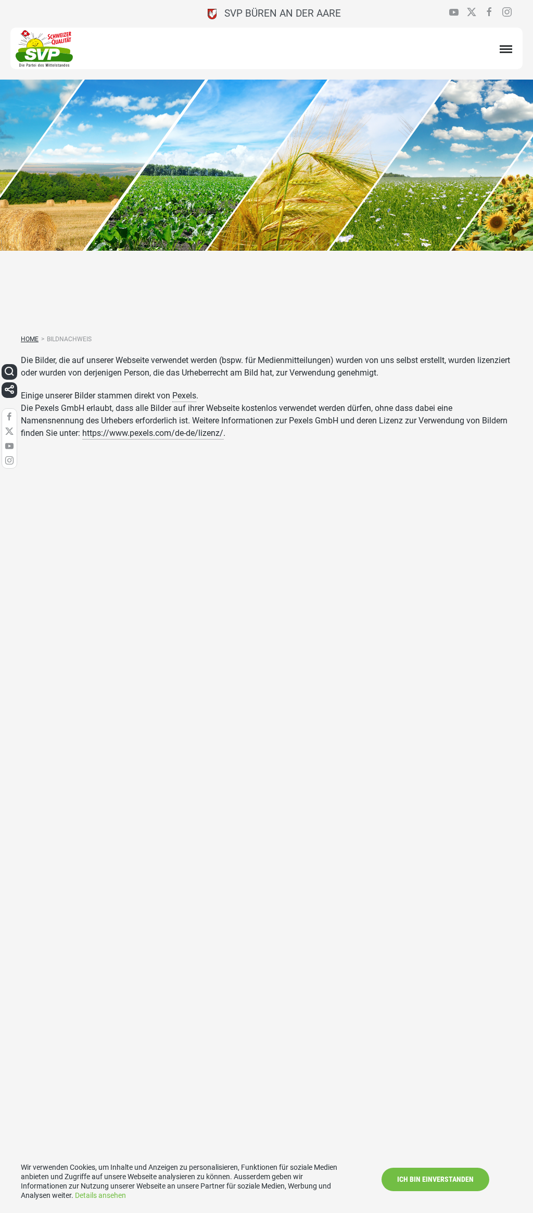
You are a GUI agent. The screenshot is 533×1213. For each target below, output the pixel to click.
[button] (9, 372)
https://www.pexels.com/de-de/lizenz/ (152, 433)
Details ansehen (100, 1195)
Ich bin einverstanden (435, 1179)
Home (30, 339)
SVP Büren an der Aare (279, 13)
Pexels (184, 396)
